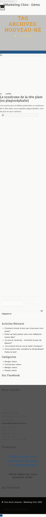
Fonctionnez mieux (13, 364)
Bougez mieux (11, 361)
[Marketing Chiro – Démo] (23, 5)
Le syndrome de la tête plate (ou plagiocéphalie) (21, 98)
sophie (8, 94)
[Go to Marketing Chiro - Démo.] (15, 36)
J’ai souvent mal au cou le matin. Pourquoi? (23, 346)
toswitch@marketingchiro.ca (14, 423)
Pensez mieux (11, 370)
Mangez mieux (11, 367)
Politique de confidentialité (16, 509)
